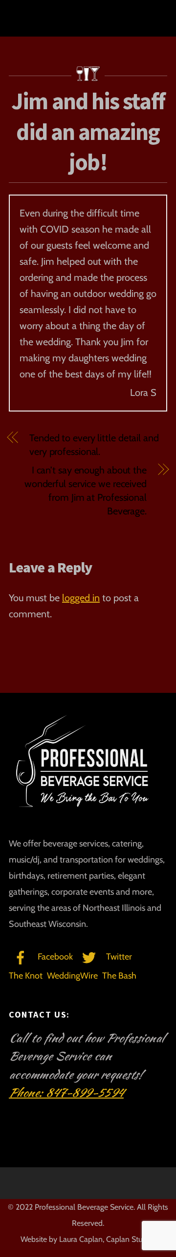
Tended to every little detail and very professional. (94, 444)
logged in (81, 598)
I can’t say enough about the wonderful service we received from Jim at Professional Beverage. (85, 490)
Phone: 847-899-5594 (66, 1092)
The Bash (119, 975)
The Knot (26, 975)
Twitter (118, 956)
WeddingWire (72, 975)
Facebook (54, 956)
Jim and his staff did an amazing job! (87, 131)
